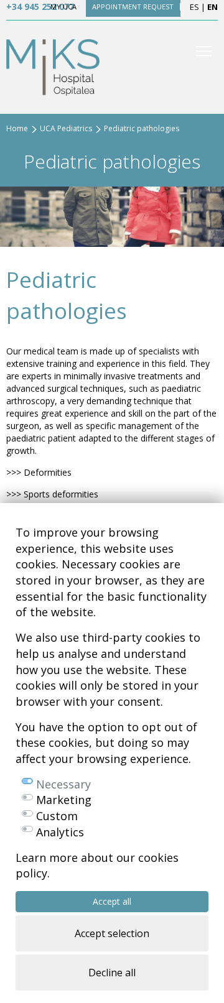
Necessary (63, 784)
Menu (204, 51)
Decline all (112, 972)
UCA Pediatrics (66, 128)
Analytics (60, 832)
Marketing (63, 799)
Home (17, 128)
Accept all (112, 901)
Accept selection (112, 933)
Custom (57, 815)
